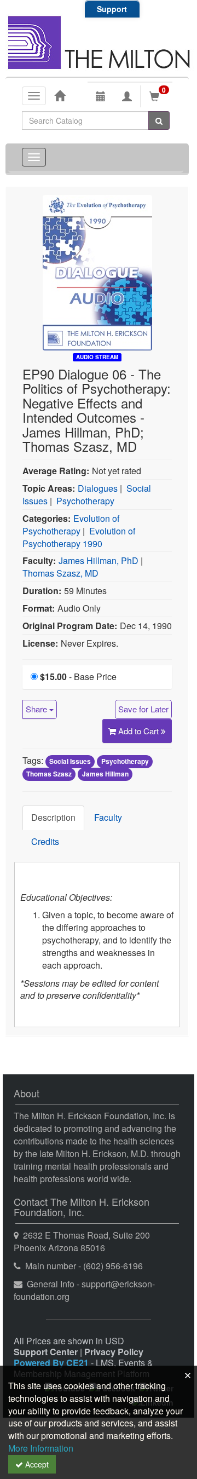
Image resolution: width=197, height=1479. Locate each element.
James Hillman (105, 774)
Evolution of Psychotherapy (70, 524)
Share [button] (37, 709)
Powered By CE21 (52, 1362)
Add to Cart (139, 730)
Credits (45, 841)
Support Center (46, 1351)
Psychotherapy (85, 500)
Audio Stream (97, 357)
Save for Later (143, 709)
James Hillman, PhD (98, 560)
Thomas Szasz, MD (60, 573)
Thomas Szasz (49, 774)
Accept (36, 1464)
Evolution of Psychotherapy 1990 (78, 537)
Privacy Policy (113, 1351)
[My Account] (127, 96)
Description (53, 817)
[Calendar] (101, 96)
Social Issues (70, 761)
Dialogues (98, 488)
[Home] (59, 95)
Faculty (108, 817)
